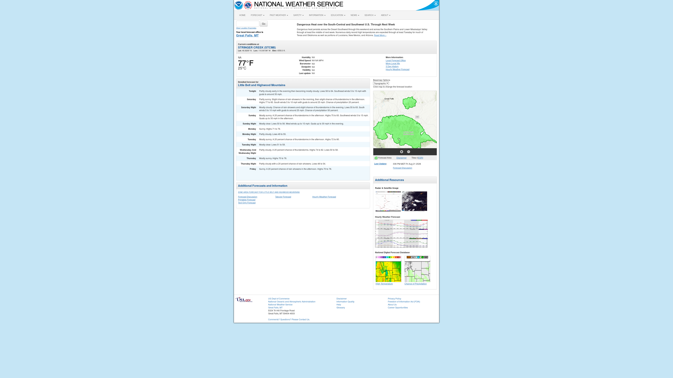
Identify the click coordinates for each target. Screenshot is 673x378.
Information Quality (345, 301)
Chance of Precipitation (416, 283)
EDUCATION (337, 14)
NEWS (354, 14)
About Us (392, 304)
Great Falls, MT (247, 35)
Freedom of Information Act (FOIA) (404, 301)
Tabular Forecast (283, 196)
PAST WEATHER (278, 14)
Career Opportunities (398, 307)
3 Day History (392, 66)
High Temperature (384, 283)
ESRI (420, 157)
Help (338, 304)
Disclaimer (401, 157)
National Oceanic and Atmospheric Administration (291, 301)
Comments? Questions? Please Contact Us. (289, 319)
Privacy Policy (394, 298)
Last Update (380, 163)
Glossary (340, 307)
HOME (242, 14)
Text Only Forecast (247, 202)
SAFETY (297, 14)
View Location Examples (246, 28)
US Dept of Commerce (279, 298)
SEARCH (369, 14)
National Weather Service (280, 304)
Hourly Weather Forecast (324, 196)
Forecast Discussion (247, 196)
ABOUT (385, 14)
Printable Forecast (246, 199)
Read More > (380, 35)
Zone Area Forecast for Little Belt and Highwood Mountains (269, 192)
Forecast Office (396, 60)
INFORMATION (316, 14)
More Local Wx (393, 63)
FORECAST (257, 14)
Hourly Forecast (397, 69)
